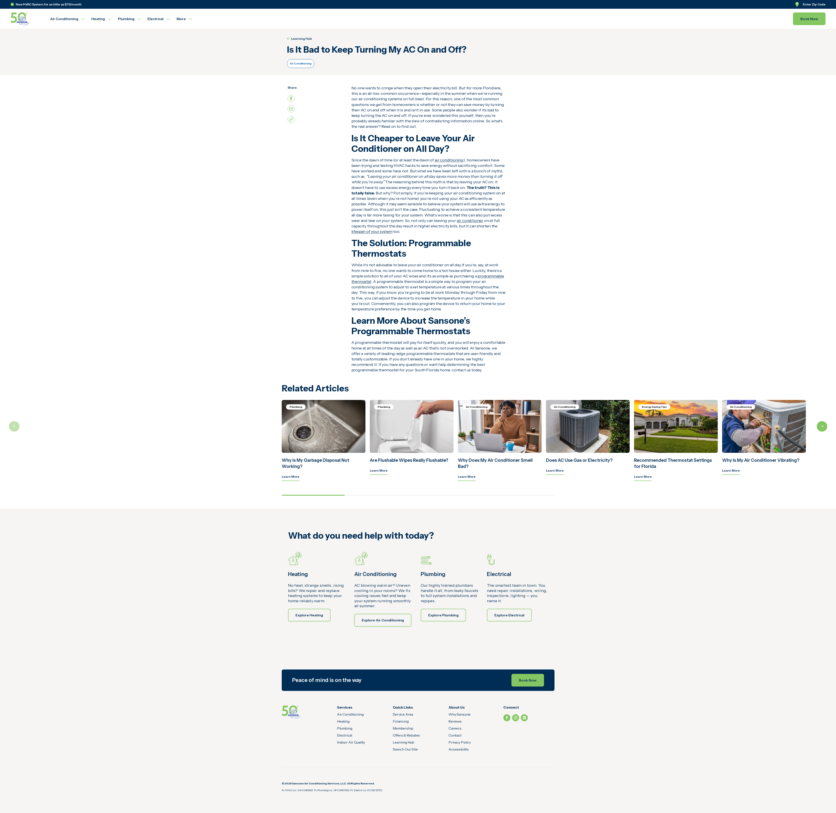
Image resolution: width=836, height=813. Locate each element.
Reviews (455, 721)
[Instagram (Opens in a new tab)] (515, 717)
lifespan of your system (372, 231)
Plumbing (344, 728)
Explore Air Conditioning (383, 620)
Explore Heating (309, 615)
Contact (455, 735)
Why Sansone (459, 714)
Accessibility (458, 749)
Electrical (344, 735)
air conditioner (470, 220)
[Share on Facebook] (291, 98)
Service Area (403, 714)
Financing (401, 721)
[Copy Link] (291, 119)
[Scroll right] (822, 426)
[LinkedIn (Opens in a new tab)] (524, 717)
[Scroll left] (14, 426)
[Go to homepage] (25, 18)
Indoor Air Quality (351, 742)
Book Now (809, 19)
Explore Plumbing (443, 615)
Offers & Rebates (406, 735)
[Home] (291, 712)
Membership (403, 728)
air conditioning (449, 160)
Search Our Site (405, 749)
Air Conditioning (300, 63)
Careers (454, 728)
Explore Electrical (509, 615)
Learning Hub (301, 39)
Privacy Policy (459, 742)
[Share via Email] (291, 109)
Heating (343, 721)
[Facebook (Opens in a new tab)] (506, 717)
